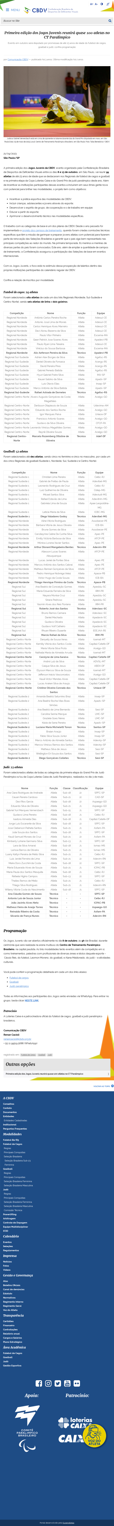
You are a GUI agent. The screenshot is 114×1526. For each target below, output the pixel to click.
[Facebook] (39, 1383)
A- (96, 4)
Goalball (14, 982)
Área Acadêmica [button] (14, 1347)
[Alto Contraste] (102, 4)
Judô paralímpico (19, 986)
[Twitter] (58, 1383)
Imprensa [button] (10, 1256)
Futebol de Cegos (28, 1055)
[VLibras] (108, 4)
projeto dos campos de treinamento (42, 230)
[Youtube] (67, 1383)
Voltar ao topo (102, 1086)
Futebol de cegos (19, 977)
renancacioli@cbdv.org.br (17, 1039)
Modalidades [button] (12, 1134)
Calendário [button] (11, 1236)
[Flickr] (77, 1383)
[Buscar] (110, 21)
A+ (91, 4)
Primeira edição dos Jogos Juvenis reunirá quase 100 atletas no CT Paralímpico (44, 1074)
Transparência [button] (13, 1315)
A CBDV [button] (8, 1098)
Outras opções (20, 1064)
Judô (50, 1055)
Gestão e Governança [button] (18, 1275)
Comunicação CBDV (18, 59)
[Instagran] (48, 1383)
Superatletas (68, 1523)
